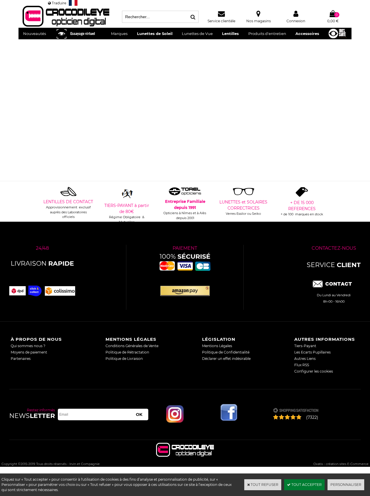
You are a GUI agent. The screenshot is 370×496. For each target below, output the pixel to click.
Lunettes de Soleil (155, 33)
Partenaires (21, 358)
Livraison (42, 263)
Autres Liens (305, 358)
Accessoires (307, 33)
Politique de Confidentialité (225, 352)
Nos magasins (258, 21)
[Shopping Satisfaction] (295, 411)
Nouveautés (34, 33)
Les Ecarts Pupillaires (312, 352)
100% (185, 256)
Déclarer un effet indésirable (226, 358)
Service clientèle (221, 21)
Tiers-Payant (305, 346)
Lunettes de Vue (197, 33)
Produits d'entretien (267, 33)
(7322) (312, 417)
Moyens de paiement (29, 352)
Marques (119, 33)
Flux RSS (301, 365)
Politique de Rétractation (127, 352)
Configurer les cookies (313, 371)
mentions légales (131, 339)
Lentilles (230, 33)
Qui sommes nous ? (28, 346)
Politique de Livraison (124, 358)
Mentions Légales (217, 346)
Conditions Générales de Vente (132, 346)
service (334, 265)
